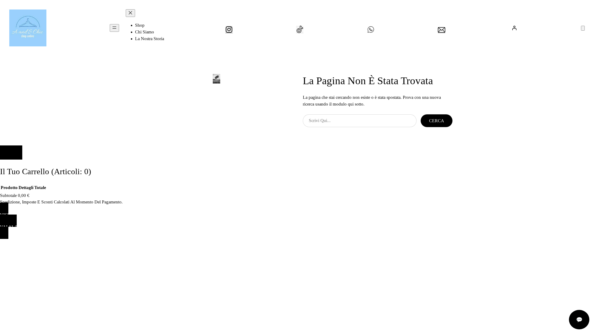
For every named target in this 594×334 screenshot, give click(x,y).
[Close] (11, 152)
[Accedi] (514, 27)
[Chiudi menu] (130, 13)
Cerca (436, 120)
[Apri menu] (114, 28)
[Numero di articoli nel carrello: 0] (583, 28)
